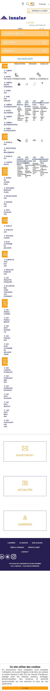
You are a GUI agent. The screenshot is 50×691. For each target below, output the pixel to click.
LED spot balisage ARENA (28, 160)
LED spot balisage (7, 396)
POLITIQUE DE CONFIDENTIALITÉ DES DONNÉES (25, 563)
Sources (7, 66)
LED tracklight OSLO (44, 103)
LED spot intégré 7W (7, 329)
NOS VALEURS (37, 543)
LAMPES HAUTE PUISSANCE (8, 84)
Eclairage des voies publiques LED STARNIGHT (9, 291)
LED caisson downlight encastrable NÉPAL (22, 161)
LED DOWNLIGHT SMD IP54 (8, 379)
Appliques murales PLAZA (9, 190)
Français (42, 4)
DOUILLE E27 (8, 157)
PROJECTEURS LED (10, 197)
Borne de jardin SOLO (7, 181)
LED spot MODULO (7, 404)
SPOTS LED (7, 77)
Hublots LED (8, 231)
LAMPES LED (8, 71)
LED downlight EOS (36, 159)
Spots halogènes (8, 111)
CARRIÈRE (11, 543)
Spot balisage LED (7, 212)
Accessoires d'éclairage (8, 137)
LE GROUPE (23, 543)
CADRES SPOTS (8, 163)
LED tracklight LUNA (37, 103)
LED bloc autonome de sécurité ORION (8, 349)
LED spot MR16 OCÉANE (27, 104)
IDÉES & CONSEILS (17, 547)
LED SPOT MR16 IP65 (6, 413)
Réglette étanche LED (8, 272)
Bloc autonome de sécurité (8, 245)
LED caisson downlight (8, 370)
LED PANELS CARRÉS (7, 312)
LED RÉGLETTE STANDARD (8, 280)
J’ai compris (25, 688)
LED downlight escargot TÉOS (44, 160)
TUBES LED (7, 91)
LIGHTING (30, 22)
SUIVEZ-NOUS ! (25, 455)
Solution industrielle (8, 254)
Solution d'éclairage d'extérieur (8, 171)
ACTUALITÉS (25, 489)
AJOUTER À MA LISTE (19, 84)
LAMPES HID (8, 117)
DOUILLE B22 (8, 143)
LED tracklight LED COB (8, 423)
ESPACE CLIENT (34, 547)
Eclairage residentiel (8, 220)
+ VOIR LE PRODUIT (18, 92)
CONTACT (25, 552)
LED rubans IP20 (7, 338)
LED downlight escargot (8, 388)
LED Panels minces (7, 320)
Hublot (9, 226)
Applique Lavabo (8, 237)
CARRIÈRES (25, 524)
